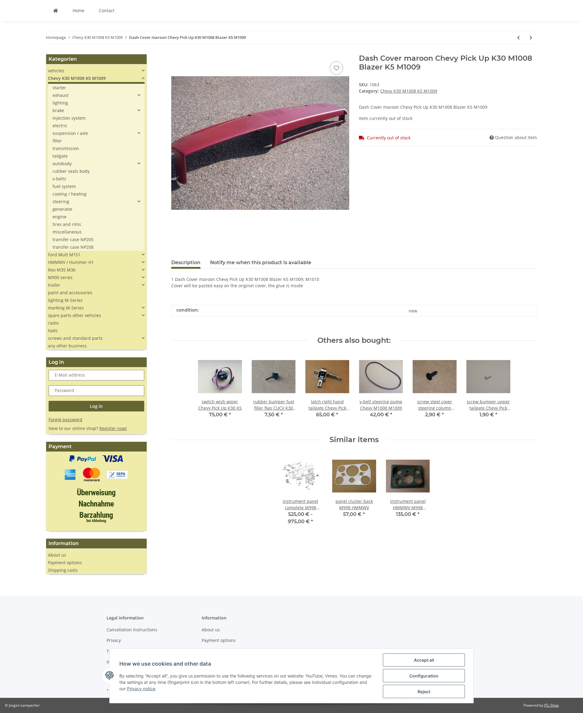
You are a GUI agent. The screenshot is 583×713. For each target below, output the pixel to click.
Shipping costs (63, 570)
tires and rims (67, 224)
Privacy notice (141, 688)
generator (63, 209)
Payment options (65, 562)
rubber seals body (71, 171)
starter (59, 87)
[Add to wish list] (336, 68)
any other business (67, 346)
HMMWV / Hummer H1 (71, 262)
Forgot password (65, 419)
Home (78, 10)
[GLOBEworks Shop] (55, 10)
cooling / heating (70, 194)
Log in (96, 406)
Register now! (113, 428)
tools (53, 330)
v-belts (59, 179)
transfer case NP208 (73, 247)
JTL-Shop (551, 705)
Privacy (114, 640)
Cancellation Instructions (132, 630)
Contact (106, 10)
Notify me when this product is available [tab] (260, 262)
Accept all (424, 660)
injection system (69, 118)
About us (57, 555)
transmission (66, 148)
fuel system (64, 186)
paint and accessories (70, 292)
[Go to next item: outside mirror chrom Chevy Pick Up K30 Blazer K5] (531, 37)
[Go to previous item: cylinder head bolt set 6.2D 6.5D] (518, 37)
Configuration (423, 675)
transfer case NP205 (73, 239)
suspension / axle (70, 133)
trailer (54, 285)
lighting (60, 103)
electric (60, 125)
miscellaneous (67, 232)
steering (61, 201)
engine (59, 217)
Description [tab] (185, 262)
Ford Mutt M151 (64, 255)
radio (53, 323)
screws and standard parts (75, 338)
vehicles (56, 70)
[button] (96, 70)
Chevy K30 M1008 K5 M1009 (408, 91)
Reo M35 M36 (62, 270)
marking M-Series (66, 308)
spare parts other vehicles (74, 315)
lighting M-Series (65, 300)
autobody (62, 163)
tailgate (60, 156)
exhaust (61, 95)
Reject (424, 691)
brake (58, 110)
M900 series (60, 277)
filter (57, 141)
